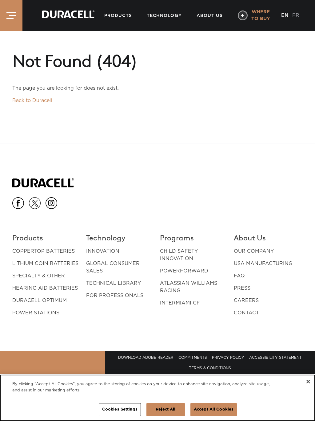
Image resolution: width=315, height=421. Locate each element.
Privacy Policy (228, 357)
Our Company (254, 251)
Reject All (165, 409)
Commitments (192, 357)
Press (242, 288)
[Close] (308, 381)
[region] (157, 398)
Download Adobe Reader (145, 357)
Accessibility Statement (275, 357)
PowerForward (184, 271)
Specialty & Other (38, 276)
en (285, 15)
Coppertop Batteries (43, 251)
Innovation (102, 251)
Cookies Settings (120, 409)
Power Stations (35, 313)
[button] (11, 15)
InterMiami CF (180, 303)
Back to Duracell (32, 100)
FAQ (239, 276)
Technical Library (113, 283)
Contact (246, 313)
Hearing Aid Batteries (45, 288)
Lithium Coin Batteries (45, 263)
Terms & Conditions (210, 368)
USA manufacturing (263, 263)
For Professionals (114, 295)
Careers (246, 300)
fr (295, 15)
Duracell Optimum (39, 300)
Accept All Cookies (213, 409)
